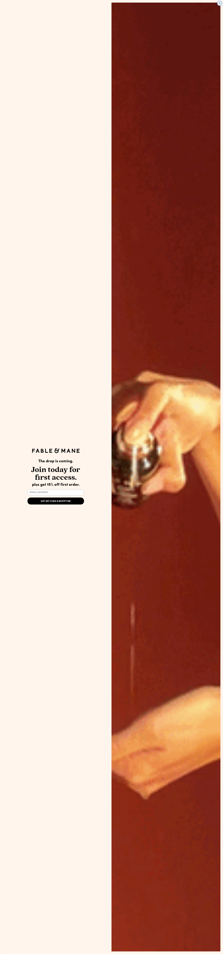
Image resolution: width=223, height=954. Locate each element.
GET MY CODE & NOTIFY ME (56, 501)
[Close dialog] (219, 3)
